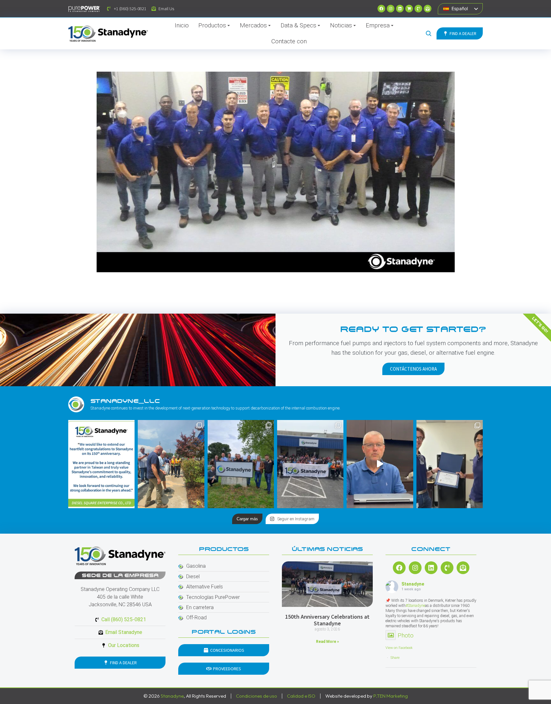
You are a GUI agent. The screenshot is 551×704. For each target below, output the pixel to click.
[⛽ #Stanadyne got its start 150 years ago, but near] (380, 464)
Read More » (327, 641)
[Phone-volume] (418, 8)
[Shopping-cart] (409, 8)
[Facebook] (381, 8)
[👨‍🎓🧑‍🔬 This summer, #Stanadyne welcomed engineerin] (449, 464)
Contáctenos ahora (413, 369)
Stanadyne (412, 584)
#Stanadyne (415, 605)
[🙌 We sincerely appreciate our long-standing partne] (101, 464)
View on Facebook (399, 648)
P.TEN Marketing (390, 696)
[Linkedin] (400, 8)
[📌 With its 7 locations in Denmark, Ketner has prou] (241, 464)
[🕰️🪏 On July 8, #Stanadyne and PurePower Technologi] (171, 464)
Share (395, 658)
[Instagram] (390, 8)
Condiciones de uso (256, 696)
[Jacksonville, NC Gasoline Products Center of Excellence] (276, 172)
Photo (406, 635)
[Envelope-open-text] (427, 8)
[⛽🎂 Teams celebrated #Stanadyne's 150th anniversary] (310, 464)
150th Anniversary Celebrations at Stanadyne (327, 620)
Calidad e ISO (301, 696)
